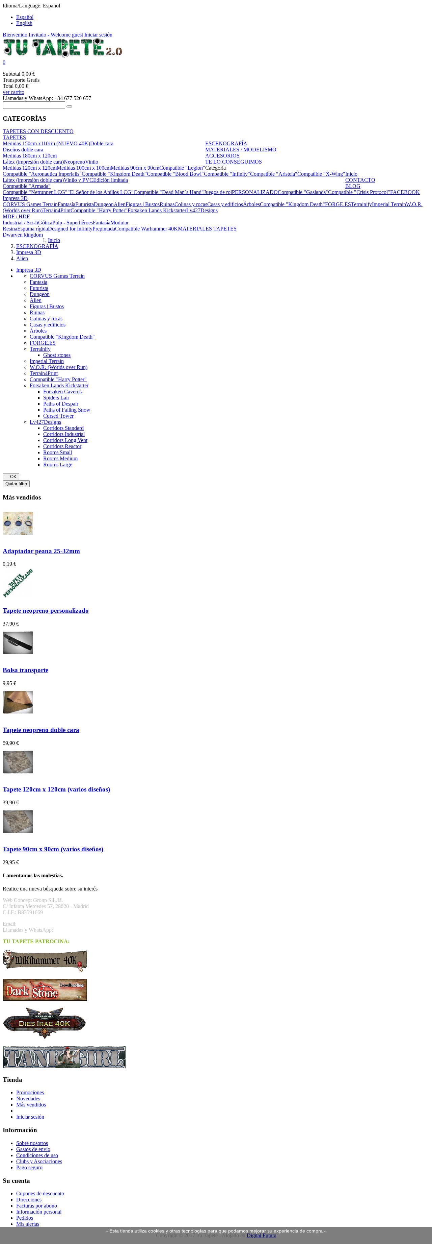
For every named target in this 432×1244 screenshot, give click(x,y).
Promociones (30, 1092)
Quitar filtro (16, 483)
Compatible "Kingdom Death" (62, 337)
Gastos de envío (33, 1149)
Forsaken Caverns (62, 391)
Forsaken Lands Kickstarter (59, 385)
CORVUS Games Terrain (57, 276)
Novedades (28, 1098)
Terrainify (40, 349)
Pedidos (24, 1218)
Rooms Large (57, 464)
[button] (216, 62)
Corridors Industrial (64, 434)
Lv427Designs (45, 422)
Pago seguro (29, 1167)
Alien (36, 300)
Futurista (39, 288)
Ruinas (37, 312)
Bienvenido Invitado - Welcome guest (43, 35)
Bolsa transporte (25, 670)
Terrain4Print (44, 373)
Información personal (38, 1212)
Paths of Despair (60, 404)
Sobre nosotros (32, 1143)
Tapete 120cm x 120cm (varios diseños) (56, 789)
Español (24, 17)
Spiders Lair (56, 397)
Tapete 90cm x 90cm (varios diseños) (53, 849)
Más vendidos (31, 1104)
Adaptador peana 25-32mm (41, 551)
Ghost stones (57, 355)
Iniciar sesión (98, 35)
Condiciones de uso (37, 1155)
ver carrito (13, 92)
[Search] (69, 106)
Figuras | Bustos (47, 306)
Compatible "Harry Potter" (58, 379)
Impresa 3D (28, 270)
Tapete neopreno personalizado (46, 610)
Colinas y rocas (46, 318)
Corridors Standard (63, 428)
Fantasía (38, 282)
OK (11, 476)
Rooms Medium (60, 458)
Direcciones (29, 1199)
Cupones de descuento (40, 1193)
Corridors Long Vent (65, 440)
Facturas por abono (36, 1206)
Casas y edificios (47, 324)
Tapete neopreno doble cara (41, 729)
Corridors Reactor (62, 446)
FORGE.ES (43, 343)
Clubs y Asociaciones (39, 1161)
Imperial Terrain (47, 361)
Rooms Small (57, 452)
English (24, 23)
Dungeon (40, 294)
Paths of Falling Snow (66, 410)
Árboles (38, 331)
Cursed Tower (58, 416)
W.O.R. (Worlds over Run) (58, 367)
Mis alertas (27, 1224)
